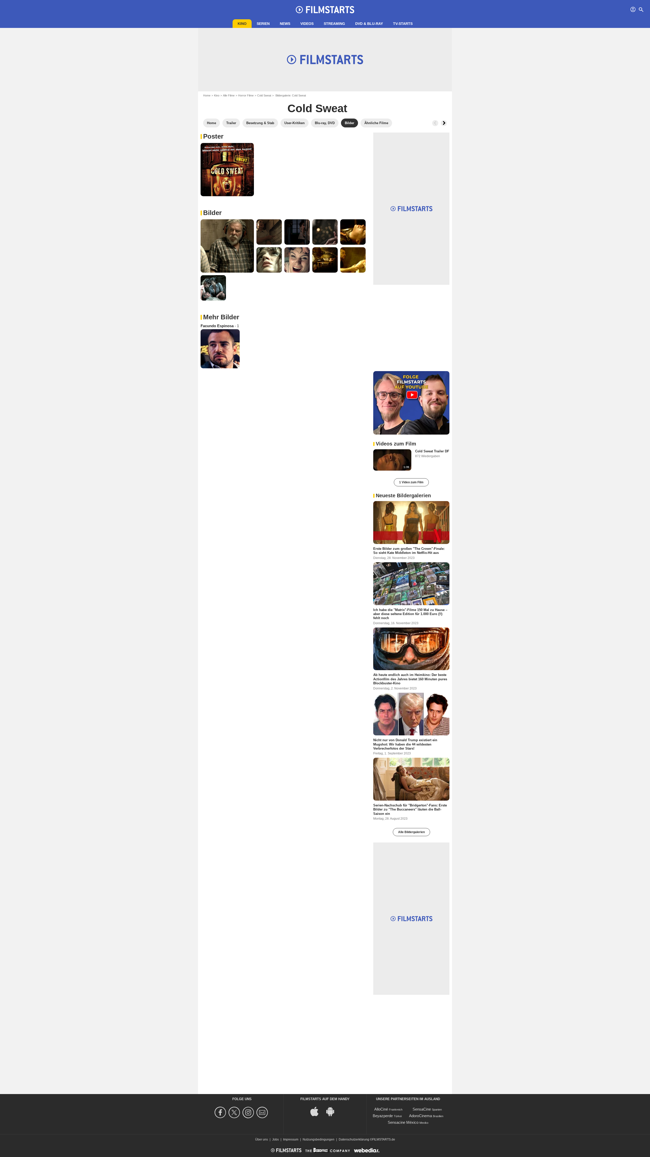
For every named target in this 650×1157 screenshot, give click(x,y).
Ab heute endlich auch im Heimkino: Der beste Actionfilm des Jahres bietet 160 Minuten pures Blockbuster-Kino (410, 679)
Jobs (275, 1139)
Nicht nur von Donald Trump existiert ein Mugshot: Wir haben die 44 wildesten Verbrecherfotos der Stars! (405, 744)
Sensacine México (403, 1122)
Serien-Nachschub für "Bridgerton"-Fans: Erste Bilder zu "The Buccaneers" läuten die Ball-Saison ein (410, 809)
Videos (307, 24)
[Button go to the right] (444, 123)
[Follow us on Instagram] (248, 1112)
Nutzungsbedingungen (318, 1139)
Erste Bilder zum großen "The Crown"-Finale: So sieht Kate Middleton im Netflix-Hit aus (409, 551)
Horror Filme (246, 95)
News (285, 24)
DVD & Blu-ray (369, 24)
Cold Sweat (264, 95)
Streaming (334, 24)
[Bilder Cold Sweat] (227, 169)
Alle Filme (229, 95)
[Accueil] (325, 9)
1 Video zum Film (411, 482)
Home (206, 95)
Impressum (290, 1139)
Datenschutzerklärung (354, 1139)
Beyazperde (383, 1116)
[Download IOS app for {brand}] (317, 1111)
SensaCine (422, 1109)
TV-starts (403, 24)
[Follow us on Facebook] (221, 1112)
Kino (242, 24)
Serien (263, 24)
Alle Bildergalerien (411, 832)
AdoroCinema (420, 1116)
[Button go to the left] (435, 123)
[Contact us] (262, 1112)
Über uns (261, 1139)
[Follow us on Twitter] (235, 1112)
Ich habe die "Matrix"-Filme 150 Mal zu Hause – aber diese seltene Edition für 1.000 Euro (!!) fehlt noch (410, 614)
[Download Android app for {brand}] (333, 1111)
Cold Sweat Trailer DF (432, 451)
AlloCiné (381, 1109)
